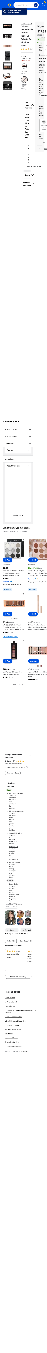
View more (16, 684)
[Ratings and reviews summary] (30, 755)
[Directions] (30, 443)
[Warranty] (28, 450)
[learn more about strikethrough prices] (43, 35)
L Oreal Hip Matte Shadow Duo (15, 1021)
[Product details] (30, 429)
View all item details (34, 166)
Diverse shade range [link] (16, 811)
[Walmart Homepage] (10, 5)
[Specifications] (30, 436)
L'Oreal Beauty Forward (13, 1046)
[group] (31, 49)
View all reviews (13, 773)
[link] (28, 921)
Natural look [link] (13, 847)
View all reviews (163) (18, 977)
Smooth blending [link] (15, 833)
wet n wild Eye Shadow (13, 1029)
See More (16, 515)
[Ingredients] (30, 459)
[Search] (36, 5)
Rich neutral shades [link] (16, 793)
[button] (27, 105)
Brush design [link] (14, 884)
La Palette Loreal (11, 1002)
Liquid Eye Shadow (11, 1038)
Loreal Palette (10, 998)
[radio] (24, 68)
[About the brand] (28, 466)
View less (18, 904)
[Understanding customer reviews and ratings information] (27, 767)
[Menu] (4, 5)
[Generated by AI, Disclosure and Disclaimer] (14, 906)
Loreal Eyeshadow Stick (13, 1017)
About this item (11, 421)
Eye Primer (9, 1034)
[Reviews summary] (35, 49)
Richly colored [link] (14, 862)
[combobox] (26, 5)
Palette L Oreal (10, 1006)
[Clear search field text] (32, 5)
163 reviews (18, 763)
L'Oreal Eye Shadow (12, 1025)
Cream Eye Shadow (12, 1042)
